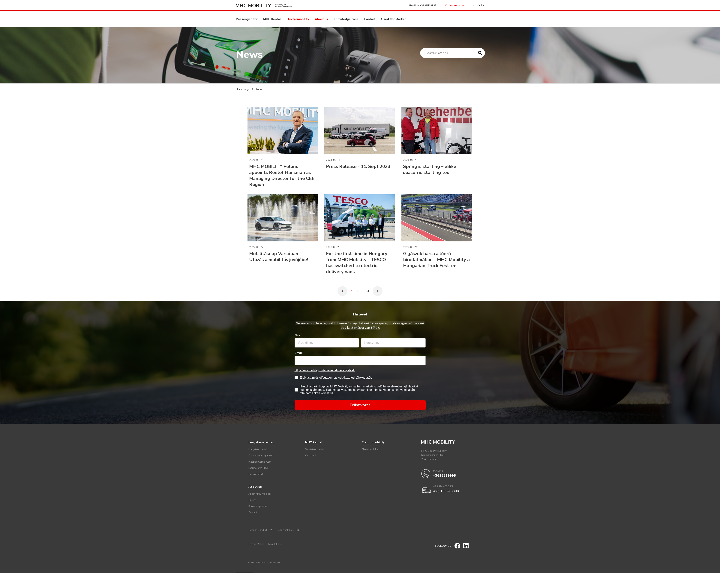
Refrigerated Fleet (258, 468)
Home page (243, 89)
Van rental (310, 455)
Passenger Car (247, 19)
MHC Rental (272, 19)
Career (252, 500)
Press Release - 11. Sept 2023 (358, 166)
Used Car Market (393, 19)
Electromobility (297, 19)
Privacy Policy (256, 544)
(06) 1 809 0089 (446, 491)
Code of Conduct (257, 530)
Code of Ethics (286, 530)
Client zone (452, 5)
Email (298, 352)
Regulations (275, 544)
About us (321, 19)
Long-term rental (257, 449)
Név (297, 335)
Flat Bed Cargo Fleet (259, 462)
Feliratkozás (360, 404)
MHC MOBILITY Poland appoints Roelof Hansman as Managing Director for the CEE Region (282, 175)
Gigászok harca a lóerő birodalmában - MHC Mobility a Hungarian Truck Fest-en (436, 260)
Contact (370, 19)
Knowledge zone (346, 19)
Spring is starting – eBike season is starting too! (429, 169)
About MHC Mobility (259, 494)
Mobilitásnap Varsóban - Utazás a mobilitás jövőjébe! (278, 257)
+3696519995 (428, 5)
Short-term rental (314, 449)
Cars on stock (255, 474)
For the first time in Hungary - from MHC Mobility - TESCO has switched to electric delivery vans (358, 263)
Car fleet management (260, 455)
